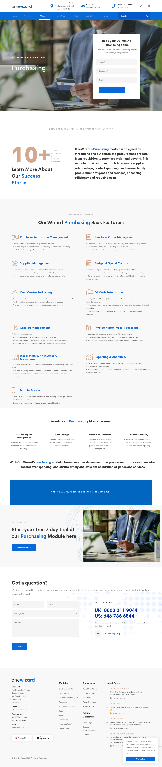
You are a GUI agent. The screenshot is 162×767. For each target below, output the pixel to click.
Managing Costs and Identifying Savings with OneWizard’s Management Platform (130, 723)
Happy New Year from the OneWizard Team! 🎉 (129, 708)
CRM (88, 492)
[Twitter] (140, 6)
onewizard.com (18, 727)
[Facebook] (145, 6)
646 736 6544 (20, 720)
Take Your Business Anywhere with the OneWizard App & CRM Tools (126, 693)
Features (124, 689)
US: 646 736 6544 (114, 616)
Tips (122, 719)
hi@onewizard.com (19, 710)
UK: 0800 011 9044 (116, 610)
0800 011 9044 (20, 717)
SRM (97, 492)
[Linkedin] (149, 6)
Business (114, 689)
